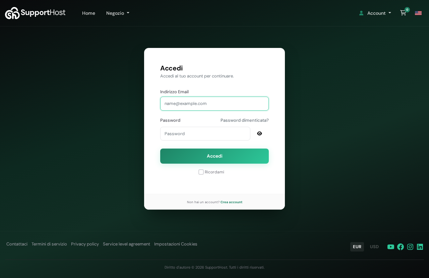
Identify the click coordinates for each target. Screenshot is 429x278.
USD (374, 246)
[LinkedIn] (420, 247)
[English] (418, 13)
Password (170, 120)
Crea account (231, 202)
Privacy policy (85, 244)
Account (376, 13)
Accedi (215, 156)
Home (87, 13)
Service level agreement (126, 244)
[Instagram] (410, 247)
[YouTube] (391, 247)
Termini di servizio (49, 244)
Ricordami (214, 172)
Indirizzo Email (174, 92)
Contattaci (16, 244)
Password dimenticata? (245, 120)
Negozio (114, 13)
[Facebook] (400, 247)
